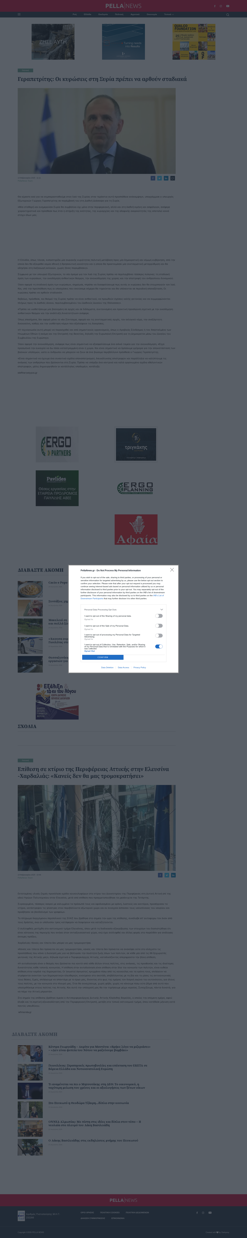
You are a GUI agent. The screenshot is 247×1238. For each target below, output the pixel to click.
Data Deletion (107, 667)
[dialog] (123, 619)
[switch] (159, 616)
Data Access (123, 667)
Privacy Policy (140, 667)
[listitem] (123, 609)
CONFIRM (103, 657)
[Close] (173, 570)
